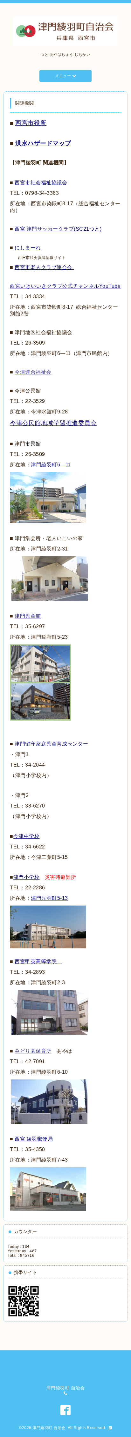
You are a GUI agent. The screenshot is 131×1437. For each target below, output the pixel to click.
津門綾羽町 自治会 (49, 1428)
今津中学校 (26, 836)
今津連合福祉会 (33, 372)
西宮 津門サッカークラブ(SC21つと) (58, 229)
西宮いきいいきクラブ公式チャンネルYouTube (65, 286)
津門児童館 (28, 616)
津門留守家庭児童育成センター (51, 744)
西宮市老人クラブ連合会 (43, 267)
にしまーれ (28, 247)
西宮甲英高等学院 (38, 961)
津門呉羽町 (49, 898)
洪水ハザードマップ (43, 143)
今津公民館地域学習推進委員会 (53, 423)
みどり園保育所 (33, 1051)
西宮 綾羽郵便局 (34, 1139)
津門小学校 (26, 877)
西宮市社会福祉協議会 (41, 182)
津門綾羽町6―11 (51, 464)
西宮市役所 (30, 123)
